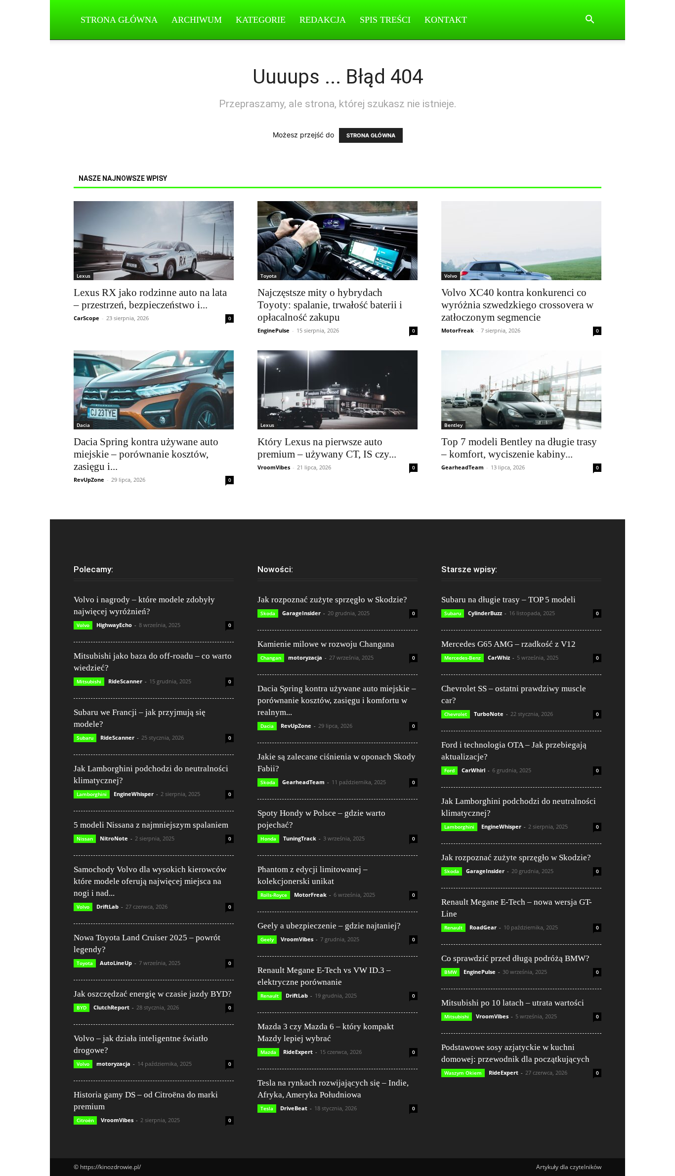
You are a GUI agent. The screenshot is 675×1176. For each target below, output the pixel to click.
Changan (270, 657)
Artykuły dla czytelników (568, 1167)
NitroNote (114, 838)
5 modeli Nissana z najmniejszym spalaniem (151, 825)
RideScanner (125, 681)
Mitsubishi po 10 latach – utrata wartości (512, 1003)
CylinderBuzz (485, 613)
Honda (268, 838)
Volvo (450, 275)
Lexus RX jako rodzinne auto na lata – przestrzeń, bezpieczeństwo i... (150, 299)
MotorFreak (457, 330)
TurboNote (489, 713)
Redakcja (322, 20)
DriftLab (107, 906)
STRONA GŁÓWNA (370, 135)
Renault (269, 995)
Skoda (267, 613)
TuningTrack (299, 838)
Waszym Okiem (463, 1072)
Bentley (453, 424)
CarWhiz (499, 657)
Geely (267, 939)
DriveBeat (293, 1108)
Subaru (85, 737)
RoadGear (483, 927)
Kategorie (261, 20)
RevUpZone (89, 479)
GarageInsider (301, 613)
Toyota (268, 275)
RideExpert (298, 1051)
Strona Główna (119, 20)
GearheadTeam (462, 467)
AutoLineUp (116, 962)
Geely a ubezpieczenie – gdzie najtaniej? (329, 925)
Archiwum (196, 20)
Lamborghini (92, 794)
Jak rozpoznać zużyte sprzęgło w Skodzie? (332, 599)
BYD (81, 1007)
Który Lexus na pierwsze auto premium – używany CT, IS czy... (326, 448)
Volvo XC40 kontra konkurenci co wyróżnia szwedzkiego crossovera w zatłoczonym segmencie (517, 305)
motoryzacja (113, 1063)
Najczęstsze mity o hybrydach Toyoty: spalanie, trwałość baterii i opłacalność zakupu (329, 305)
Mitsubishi (89, 681)
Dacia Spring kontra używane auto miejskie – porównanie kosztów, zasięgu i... (146, 454)
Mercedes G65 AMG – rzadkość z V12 (508, 644)
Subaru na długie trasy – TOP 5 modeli (508, 599)
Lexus (83, 275)
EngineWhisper (134, 794)
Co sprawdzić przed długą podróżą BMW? (515, 958)
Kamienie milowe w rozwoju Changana (325, 644)
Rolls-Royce (273, 894)
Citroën (85, 1120)
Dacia (83, 424)
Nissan (85, 838)
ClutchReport (111, 1007)
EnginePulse (273, 330)
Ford (449, 770)
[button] (589, 20)
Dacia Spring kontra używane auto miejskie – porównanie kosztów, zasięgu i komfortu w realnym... (336, 700)
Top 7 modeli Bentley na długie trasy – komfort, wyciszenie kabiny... (519, 448)
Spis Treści (385, 20)
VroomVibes (273, 467)
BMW (450, 971)
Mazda (268, 1052)
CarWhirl (473, 770)
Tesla (266, 1108)
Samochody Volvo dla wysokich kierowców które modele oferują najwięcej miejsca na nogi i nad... (150, 881)
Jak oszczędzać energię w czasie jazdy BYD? (153, 994)
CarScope (86, 318)
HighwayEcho (114, 625)
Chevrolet (455, 714)
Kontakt (445, 20)
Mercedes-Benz (462, 657)
